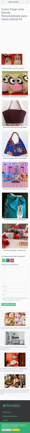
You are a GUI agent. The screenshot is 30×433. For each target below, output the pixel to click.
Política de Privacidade (10, 416)
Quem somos (7, 412)
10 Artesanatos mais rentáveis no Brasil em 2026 (14, 328)
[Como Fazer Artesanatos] (14, 2)
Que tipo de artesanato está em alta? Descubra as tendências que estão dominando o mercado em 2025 (15, 392)
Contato (5, 420)
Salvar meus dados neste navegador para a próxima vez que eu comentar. (16, 299)
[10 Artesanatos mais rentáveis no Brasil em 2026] (15, 324)
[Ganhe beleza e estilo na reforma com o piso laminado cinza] (15, 344)
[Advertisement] (15, 38)
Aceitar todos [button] (16, 429)
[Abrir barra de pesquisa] (27, 2)
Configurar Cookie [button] (7, 429)
